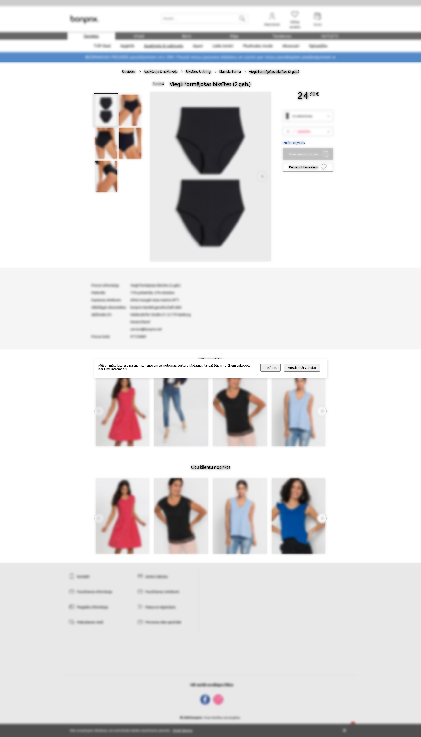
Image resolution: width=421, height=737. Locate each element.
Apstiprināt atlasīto (302, 367)
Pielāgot (271, 367)
